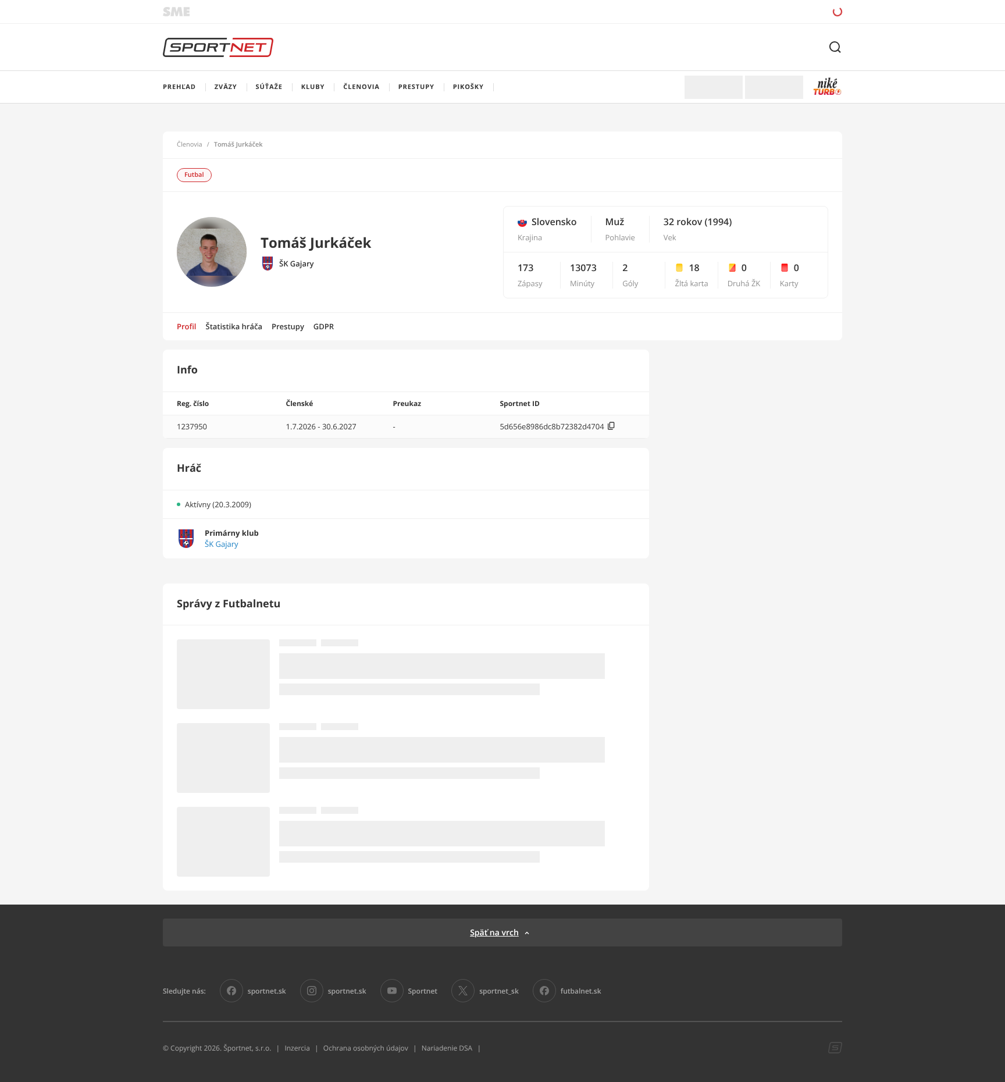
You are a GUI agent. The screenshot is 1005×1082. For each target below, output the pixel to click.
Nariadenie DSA (447, 1048)
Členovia (189, 145)
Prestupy (288, 326)
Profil (187, 326)
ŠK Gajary (296, 264)
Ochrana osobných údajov (365, 1048)
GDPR (323, 326)
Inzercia (296, 1048)
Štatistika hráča (234, 326)
